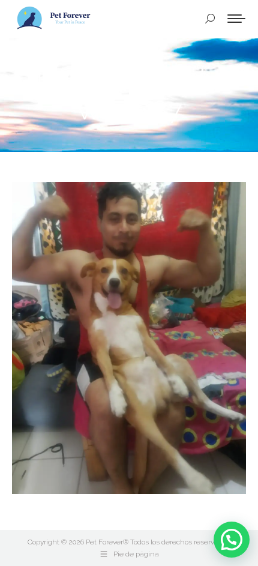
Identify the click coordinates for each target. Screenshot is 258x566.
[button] (232, 540)
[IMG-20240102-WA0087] (129, 338)
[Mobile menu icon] (236, 18)
